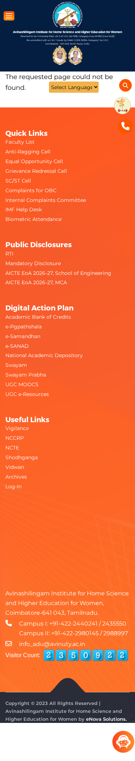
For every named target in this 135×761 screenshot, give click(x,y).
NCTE (12, 447)
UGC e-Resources (27, 394)
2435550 (114, 623)
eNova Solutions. (106, 719)
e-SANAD (17, 346)
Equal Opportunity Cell (34, 161)
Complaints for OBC (31, 190)
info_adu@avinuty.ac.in (52, 644)
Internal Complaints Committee (45, 200)
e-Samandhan (22, 336)
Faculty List (20, 142)
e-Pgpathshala (23, 326)
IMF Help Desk (23, 209)
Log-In (13, 486)
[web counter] (86, 655)
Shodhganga (21, 457)
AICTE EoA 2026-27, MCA (36, 282)
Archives (16, 477)
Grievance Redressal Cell (36, 171)
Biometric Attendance (33, 219)
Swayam (16, 365)
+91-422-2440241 (73, 623)
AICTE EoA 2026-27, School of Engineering (58, 273)
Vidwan (14, 467)
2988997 (115, 633)
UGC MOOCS (22, 384)
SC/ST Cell (18, 180)
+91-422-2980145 (75, 633)
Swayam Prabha (25, 375)
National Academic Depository (44, 355)
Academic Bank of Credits (38, 317)
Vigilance (17, 428)
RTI (9, 253)
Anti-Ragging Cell (27, 151)
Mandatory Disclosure (33, 263)
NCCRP (14, 438)
